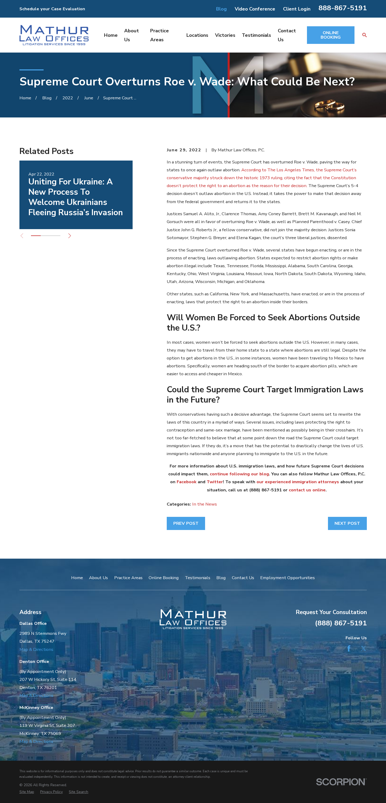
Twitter (215, 482)
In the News (204, 504)
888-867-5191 (343, 8)
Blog (221, 9)
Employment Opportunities (287, 578)
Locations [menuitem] (197, 35)
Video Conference (255, 9)
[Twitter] (364, 648)
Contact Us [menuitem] (287, 35)
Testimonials (197, 578)
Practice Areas (128, 578)
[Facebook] (349, 648)
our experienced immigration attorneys (298, 482)
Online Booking (164, 578)
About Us (98, 578)
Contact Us (243, 578)
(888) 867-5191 (341, 623)
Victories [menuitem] (225, 35)
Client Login (296, 9)
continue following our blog (239, 474)
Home (77, 578)
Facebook (186, 482)
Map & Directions (36, 649)
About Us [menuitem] (131, 35)
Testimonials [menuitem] (256, 35)
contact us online (307, 490)
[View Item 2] (45, 235)
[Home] (53, 35)
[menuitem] (26, 792)
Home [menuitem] (111, 35)
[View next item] (69, 235)
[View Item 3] (55, 235)
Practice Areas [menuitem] (159, 35)
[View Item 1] (36, 235)
